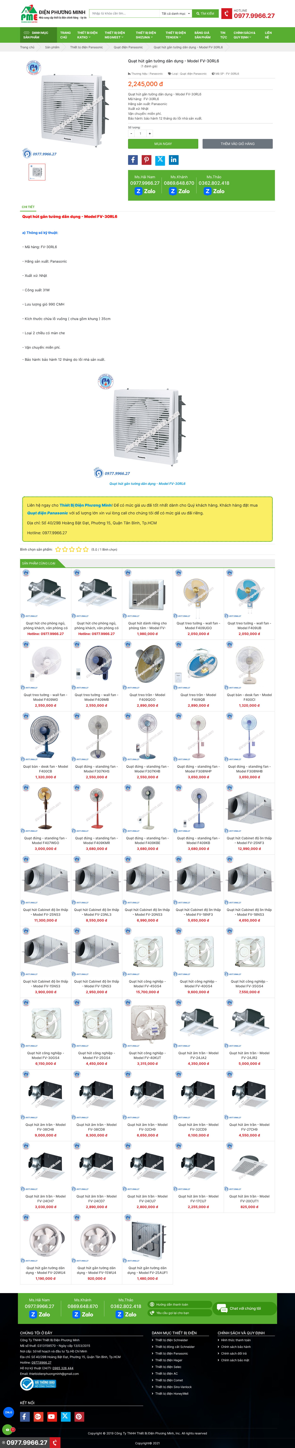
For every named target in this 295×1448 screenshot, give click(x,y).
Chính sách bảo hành (236, 1347)
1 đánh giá (149, 66)
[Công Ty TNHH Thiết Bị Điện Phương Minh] (53, 13)
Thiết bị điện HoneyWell (171, 1393)
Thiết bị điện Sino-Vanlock (173, 1387)
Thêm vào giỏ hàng (238, 144)
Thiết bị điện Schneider (171, 1340)
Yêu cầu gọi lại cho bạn (172, 1313)
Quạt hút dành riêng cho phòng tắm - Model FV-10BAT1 (147, 628)
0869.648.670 (179, 183)
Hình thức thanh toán (236, 1340)
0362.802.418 (214, 183)
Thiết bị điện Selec (168, 1367)
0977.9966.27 (145, 183)
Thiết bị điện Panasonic (171, 1353)
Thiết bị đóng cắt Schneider (175, 1347)
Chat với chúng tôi (245, 1308)
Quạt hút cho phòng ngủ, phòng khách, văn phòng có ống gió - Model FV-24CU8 (46, 628)
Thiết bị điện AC (166, 1373)
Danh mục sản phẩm (35, 35)
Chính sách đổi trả (234, 1353)
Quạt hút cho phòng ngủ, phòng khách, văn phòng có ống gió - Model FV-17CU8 (97, 628)
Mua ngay (163, 144)
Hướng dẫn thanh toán (172, 1304)
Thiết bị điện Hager (168, 1360)
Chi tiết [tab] (28, 207)
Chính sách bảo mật (235, 1360)
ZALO (8, 1412)
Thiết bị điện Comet (169, 1380)
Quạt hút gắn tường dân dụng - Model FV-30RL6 (147, 484)
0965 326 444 (62, 1368)
